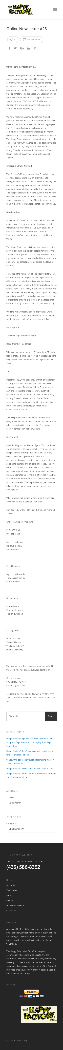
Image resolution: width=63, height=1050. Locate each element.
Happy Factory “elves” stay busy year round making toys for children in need (30, 753)
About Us (10, 885)
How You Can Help (15, 905)
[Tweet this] (15, 48)
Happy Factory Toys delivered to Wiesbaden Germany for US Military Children (31, 775)
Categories (11, 823)
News (9, 895)
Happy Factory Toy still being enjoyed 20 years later (30, 768)
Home (9, 880)
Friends (9, 900)
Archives (10, 797)
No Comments (33, 39)
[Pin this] (35, 48)
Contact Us (11, 910)
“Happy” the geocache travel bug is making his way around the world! (30, 761)
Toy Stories (11, 890)
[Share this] (9, 48)
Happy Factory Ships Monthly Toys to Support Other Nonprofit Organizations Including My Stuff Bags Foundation (30, 742)
